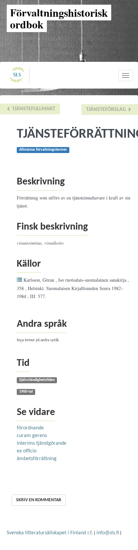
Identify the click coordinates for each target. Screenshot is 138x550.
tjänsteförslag (106, 109)
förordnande (30, 428)
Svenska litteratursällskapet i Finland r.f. (50, 533)
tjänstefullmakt (33, 109)
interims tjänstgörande (41, 443)
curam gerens (32, 435)
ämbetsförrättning (37, 458)
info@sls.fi (107, 533)
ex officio (27, 451)
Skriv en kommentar (38, 500)
